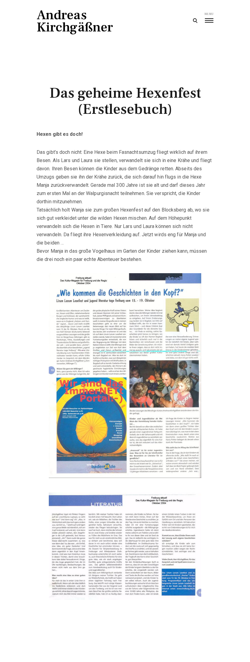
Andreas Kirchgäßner (75, 21)
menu (209, 14)
